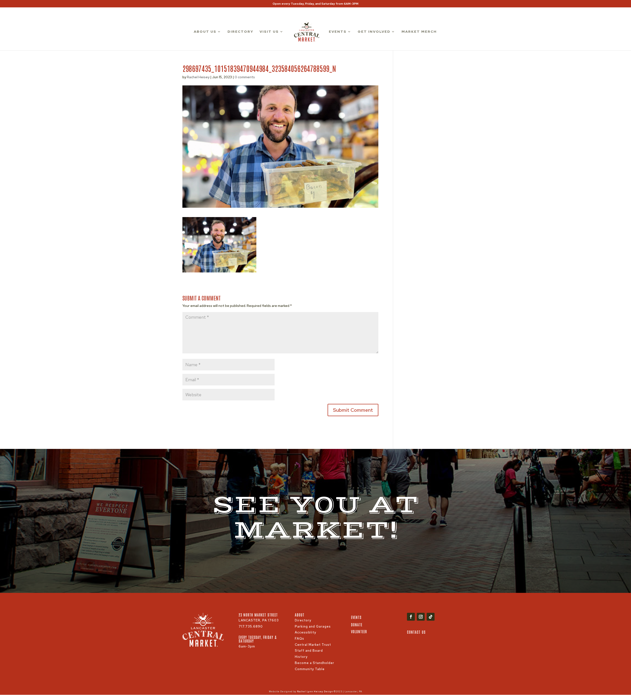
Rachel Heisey (198, 77)
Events (338, 32)
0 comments (245, 77)
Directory (240, 32)
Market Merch (419, 32)
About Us (205, 32)
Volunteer (359, 631)
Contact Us (416, 632)
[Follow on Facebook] (411, 617)
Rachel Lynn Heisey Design (315, 691)
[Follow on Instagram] (421, 617)
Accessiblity (305, 632)
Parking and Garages (313, 626)
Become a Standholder (314, 663)
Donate (356, 624)
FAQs (299, 638)
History (301, 657)
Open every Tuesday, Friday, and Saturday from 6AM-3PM (315, 4)
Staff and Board (309, 650)
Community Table (310, 669)
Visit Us (269, 32)
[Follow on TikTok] (431, 617)
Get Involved (374, 32)
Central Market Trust (313, 645)
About (299, 614)
